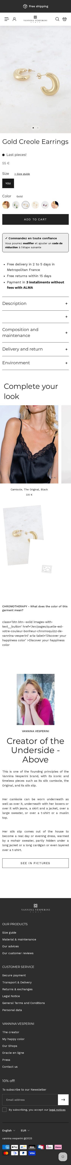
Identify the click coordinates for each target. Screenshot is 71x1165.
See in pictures (35, 863)
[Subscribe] (63, 1099)
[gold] (25, 205)
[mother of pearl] (35, 205)
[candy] (6, 205)
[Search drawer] (57, 19)
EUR (23, 1130)
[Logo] (35, 19)
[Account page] (14, 19)
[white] (55, 205)
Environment (16, 362)
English (7, 1130)
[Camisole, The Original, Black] (29, 444)
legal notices (57, 1109)
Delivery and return (22, 349)
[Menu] (7, 19)
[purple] (45, 205)
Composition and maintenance (20, 332)
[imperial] (16, 205)
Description (14, 303)
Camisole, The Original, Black (29, 489)
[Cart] (64, 19)
